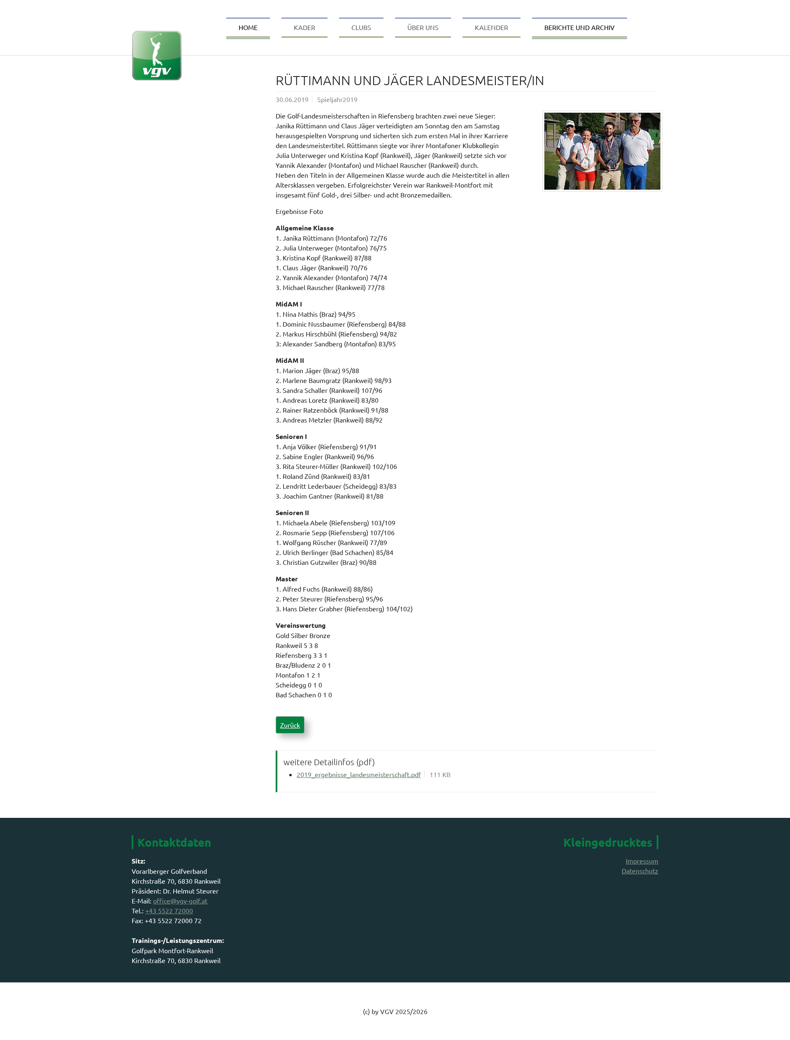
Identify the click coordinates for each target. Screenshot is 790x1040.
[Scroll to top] (772, 1022)
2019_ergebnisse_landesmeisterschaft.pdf (359, 774)
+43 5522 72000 (169, 910)
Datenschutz (640, 870)
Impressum (642, 861)
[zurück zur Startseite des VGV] (156, 22)
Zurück (290, 725)
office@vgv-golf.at (180, 900)
